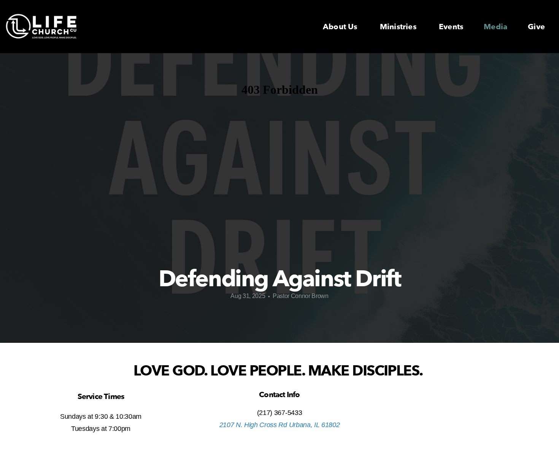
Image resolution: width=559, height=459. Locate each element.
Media (495, 27)
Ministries (399, 27)
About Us (341, 27)
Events (451, 27)
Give (536, 27)
